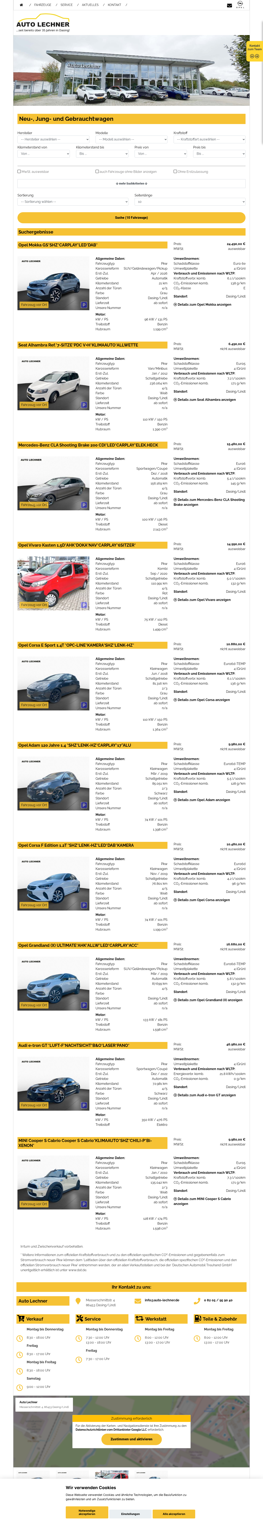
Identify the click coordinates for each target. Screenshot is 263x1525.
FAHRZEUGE (42, 5)
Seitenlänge (143, 195)
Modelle (102, 133)
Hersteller (24, 133)
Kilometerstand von (32, 147)
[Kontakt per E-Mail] (229, 5)
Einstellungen (130, 1514)
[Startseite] (240, 5)
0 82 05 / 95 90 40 (218, 1300)
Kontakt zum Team (255, 47)
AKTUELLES (90, 5)
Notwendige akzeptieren (87, 1512)
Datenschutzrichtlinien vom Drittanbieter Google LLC (111, 1429)
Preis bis (199, 147)
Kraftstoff (180, 133)
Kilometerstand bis (90, 147)
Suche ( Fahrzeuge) (131, 218)
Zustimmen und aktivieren (131, 1439)
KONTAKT (114, 5)
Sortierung (25, 195)
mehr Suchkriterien (131, 183)
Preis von (142, 147)
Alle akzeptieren (174, 1514)
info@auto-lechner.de (162, 1300)
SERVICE (67, 5)
